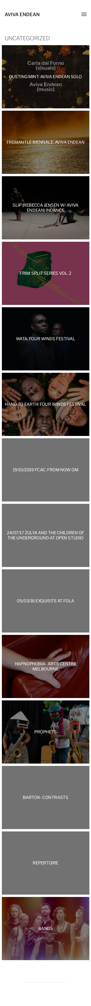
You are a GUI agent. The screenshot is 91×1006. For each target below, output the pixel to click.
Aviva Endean (22, 14)
